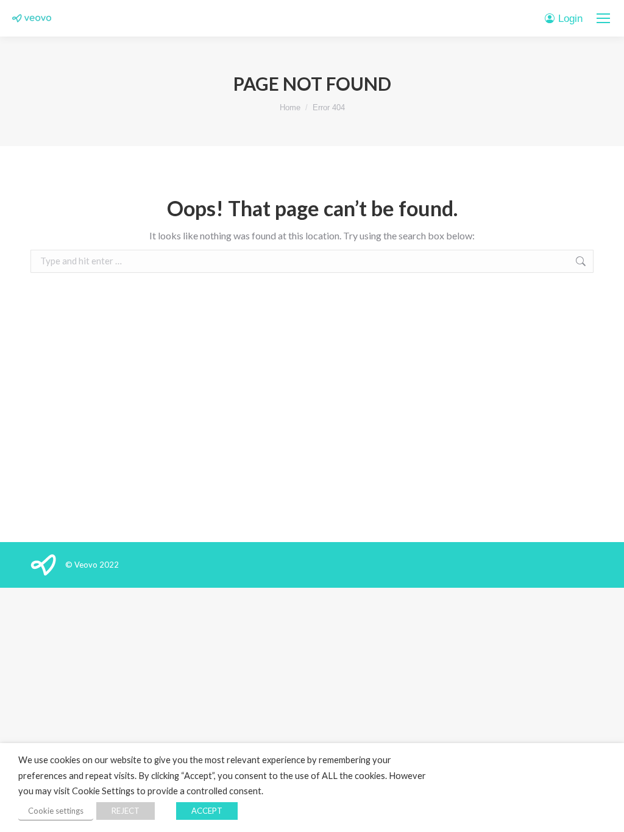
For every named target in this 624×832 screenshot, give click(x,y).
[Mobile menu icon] (603, 18)
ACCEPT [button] (206, 811)
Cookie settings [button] (55, 811)
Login (570, 18)
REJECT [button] (126, 811)
